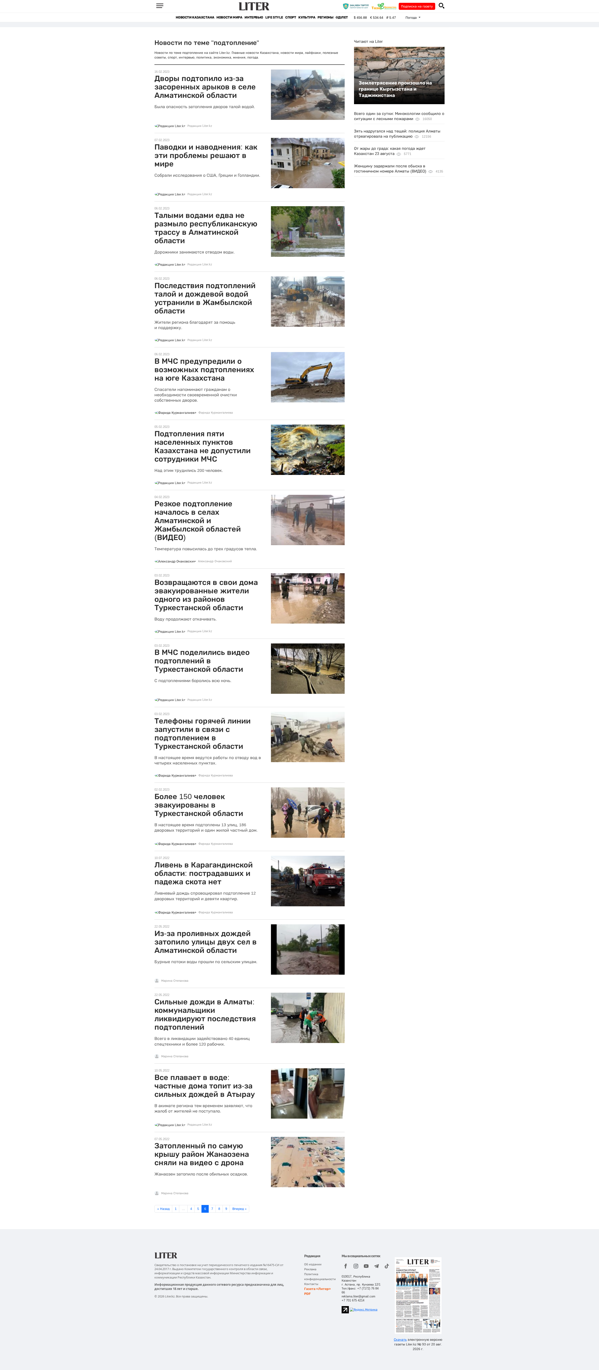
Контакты (311, 1284)
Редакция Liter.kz (199, 126)
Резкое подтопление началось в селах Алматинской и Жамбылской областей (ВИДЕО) (197, 521)
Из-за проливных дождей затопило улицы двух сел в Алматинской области (205, 942)
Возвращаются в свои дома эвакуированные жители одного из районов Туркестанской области (206, 595)
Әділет (342, 17)
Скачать (400, 1339)
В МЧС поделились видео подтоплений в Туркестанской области (202, 660)
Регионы (325, 17)
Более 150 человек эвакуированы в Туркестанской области (198, 805)
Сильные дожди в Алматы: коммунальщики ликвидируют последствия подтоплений (205, 1014)
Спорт (290, 17)
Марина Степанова (174, 980)
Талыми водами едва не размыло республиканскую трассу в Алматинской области (205, 228)
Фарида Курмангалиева (215, 412)
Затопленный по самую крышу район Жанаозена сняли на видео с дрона (201, 1154)
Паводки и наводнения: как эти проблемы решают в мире (205, 155)
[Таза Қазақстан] (385, 6)
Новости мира (229, 17)
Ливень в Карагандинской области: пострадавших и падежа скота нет (203, 873)
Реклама (310, 1269)
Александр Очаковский (215, 561)
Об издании (312, 1264)
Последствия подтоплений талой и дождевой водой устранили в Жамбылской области (205, 298)
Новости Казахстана (195, 17)
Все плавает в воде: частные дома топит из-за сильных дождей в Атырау (204, 1085)
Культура (306, 17)
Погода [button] (411, 17)
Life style (274, 17)
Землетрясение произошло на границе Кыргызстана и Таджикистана (395, 89)
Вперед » (239, 1209)
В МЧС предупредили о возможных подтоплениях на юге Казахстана (204, 369)
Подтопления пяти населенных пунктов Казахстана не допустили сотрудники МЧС (202, 446)
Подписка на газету (417, 6)
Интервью (254, 17)
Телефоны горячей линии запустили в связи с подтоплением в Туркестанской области (202, 733)
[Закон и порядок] (357, 6)
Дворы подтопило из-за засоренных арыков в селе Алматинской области (205, 86)
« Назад (163, 1209)
